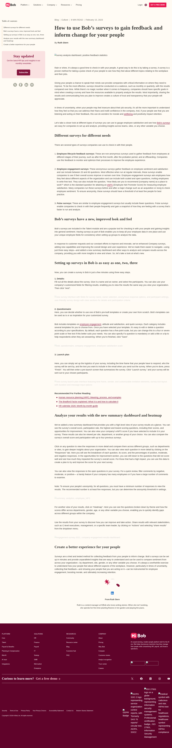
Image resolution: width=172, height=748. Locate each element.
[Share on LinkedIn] (26, 85)
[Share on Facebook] (21, 85)
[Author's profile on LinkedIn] (112, 593)
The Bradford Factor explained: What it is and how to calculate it (88, 401)
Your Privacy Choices (39, 711)
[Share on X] (15, 85)
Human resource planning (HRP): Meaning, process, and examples (90, 397)
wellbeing (128, 114)
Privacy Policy (25, 711)
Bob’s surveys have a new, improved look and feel (22, 31)
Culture (64, 20)
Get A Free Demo (158, 5)
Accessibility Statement (56, 711)
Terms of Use (14, 711)
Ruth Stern (63, 43)
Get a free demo (46, 678)
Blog (57, 20)
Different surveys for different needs (17, 27)
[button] (25, 5)
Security (4, 711)
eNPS (110, 185)
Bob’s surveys (163, 123)
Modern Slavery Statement (84, 711)
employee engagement (90, 324)
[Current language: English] (145, 5)
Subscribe (23, 72)
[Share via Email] (32, 85)
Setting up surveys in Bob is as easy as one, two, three (24, 35)
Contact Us (69, 711)
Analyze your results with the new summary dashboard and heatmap (24, 39)
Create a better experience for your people (19, 44)
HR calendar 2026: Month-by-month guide (78, 406)
